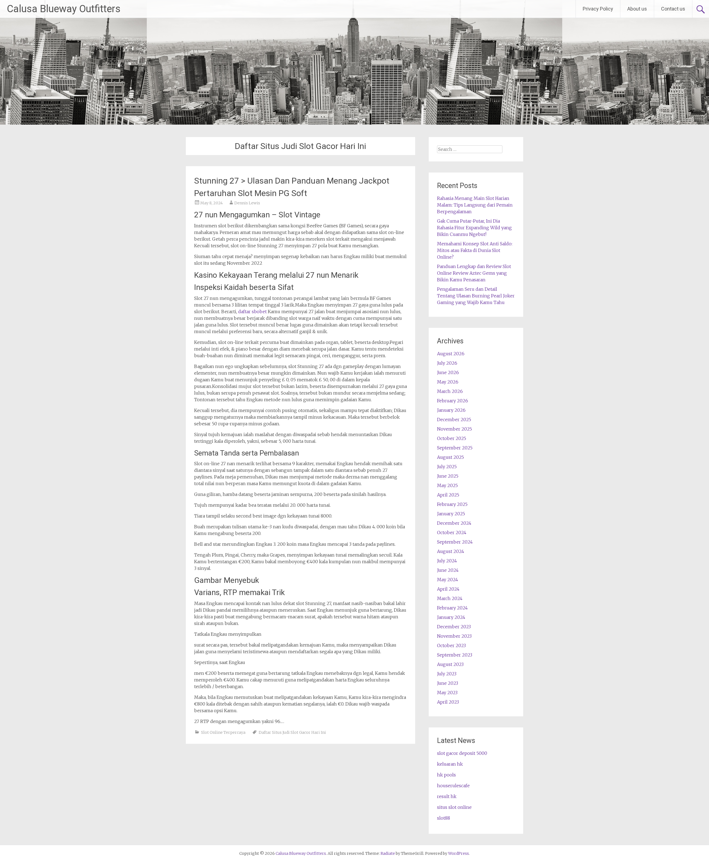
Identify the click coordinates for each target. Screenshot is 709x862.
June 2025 (447, 476)
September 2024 (455, 542)
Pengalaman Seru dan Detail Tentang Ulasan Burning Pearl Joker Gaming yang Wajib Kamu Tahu (476, 295)
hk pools (446, 775)
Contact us (673, 9)
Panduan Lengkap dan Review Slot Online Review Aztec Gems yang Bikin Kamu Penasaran (474, 273)
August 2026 (450, 353)
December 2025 (454, 419)
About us (637, 9)
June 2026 (448, 372)
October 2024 (451, 532)
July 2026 (447, 363)
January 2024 (451, 617)
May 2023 (447, 692)
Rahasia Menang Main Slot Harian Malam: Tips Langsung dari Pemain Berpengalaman (475, 204)
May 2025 (447, 485)
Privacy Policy (598, 9)
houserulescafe (453, 785)
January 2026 (451, 410)
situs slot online (454, 807)
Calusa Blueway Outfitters (63, 9)
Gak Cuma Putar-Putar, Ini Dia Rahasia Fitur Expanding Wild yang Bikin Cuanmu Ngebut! (474, 227)
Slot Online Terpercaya (223, 732)
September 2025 (454, 448)
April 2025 (448, 495)
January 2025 (451, 513)
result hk (446, 796)
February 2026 (452, 400)
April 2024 (448, 589)
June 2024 (448, 570)
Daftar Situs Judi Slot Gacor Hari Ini (292, 732)
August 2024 (450, 551)
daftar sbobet (252, 311)
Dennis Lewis (247, 202)
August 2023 (450, 664)
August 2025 (450, 457)
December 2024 (454, 523)
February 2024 (452, 608)
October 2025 (451, 438)
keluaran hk (450, 764)
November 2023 (454, 636)
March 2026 (450, 391)
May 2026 (447, 382)
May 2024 (447, 579)
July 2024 (447, 560)
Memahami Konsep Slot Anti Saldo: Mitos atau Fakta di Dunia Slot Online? (474, 250)
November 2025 (454, 429)
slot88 (443, 818)
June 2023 (447, 683)
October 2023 (451, 645)
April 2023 (448, 702)
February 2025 (452, 504)
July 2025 (447, 466)
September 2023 (454, 655)
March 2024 (450, 598)
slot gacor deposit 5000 (462, 753)
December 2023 (454, 626)
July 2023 (446, 673)
